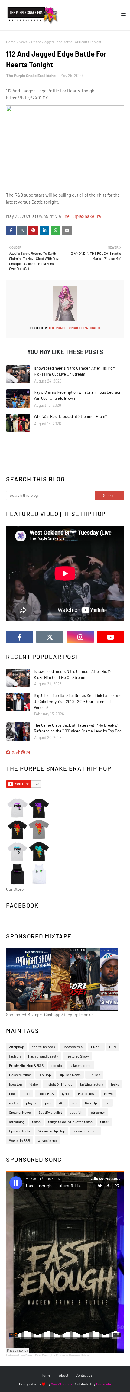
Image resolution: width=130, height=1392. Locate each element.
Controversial (73, 1047)
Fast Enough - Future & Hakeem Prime (62, 1355)
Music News (87, 1093)
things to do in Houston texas (70, 1121)
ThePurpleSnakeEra (81, 216)
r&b (62, 1103)
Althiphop (16, 1047)
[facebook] (19, 637)
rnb (107, 1103)
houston (15, 1084)
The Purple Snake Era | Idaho (31, 75)
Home (10, 42)
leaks (115, 1084)
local (26, 1093)
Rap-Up (91, 1103)
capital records (43, 1047)
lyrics (66, 1093)
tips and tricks (20, 1131)
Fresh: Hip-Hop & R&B (26, 1065)
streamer (98, 1112)
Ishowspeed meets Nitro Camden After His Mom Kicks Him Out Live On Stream (75, 371)
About (63, 1375)
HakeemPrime (20, 1075)
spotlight (76, 1112)
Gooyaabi (103, 1384)
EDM (112, 1047)
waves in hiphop (85, 1131)
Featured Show (77, 1056)
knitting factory (91, 1084)
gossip (56, 1065)
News (23, 42)
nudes (13, 1103)
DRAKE (96, 1047)
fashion (15, 1056)
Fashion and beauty (43, 1056)
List (12, 1093)
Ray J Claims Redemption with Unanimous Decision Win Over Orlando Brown (77, 395)
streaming (16, 1121)
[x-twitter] (49, 637)
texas (36, 1121)
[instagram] (80, 637)
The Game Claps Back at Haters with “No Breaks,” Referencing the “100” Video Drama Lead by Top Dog (78, 728)
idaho (33, 1084)
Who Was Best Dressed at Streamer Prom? (70, 416)
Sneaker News (20, 1112)
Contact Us (84, 1375)
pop (48, 1103)
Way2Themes (61, 1384)
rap (74, 1103)
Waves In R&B (19, 1140)
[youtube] (110, 637)
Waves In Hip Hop (51, 1131)
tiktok (104, 1121)
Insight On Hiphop (59, 1084)
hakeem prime (80, 1065)
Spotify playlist (50, 1112)
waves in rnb (47, 1140)
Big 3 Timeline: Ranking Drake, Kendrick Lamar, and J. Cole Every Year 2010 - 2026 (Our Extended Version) (78, 701)
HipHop (94, 1075)
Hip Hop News (70, 1075)
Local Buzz (46, 1093)
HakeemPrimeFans (19, 1355)
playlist (31, 1103)
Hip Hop (44, 1075)
